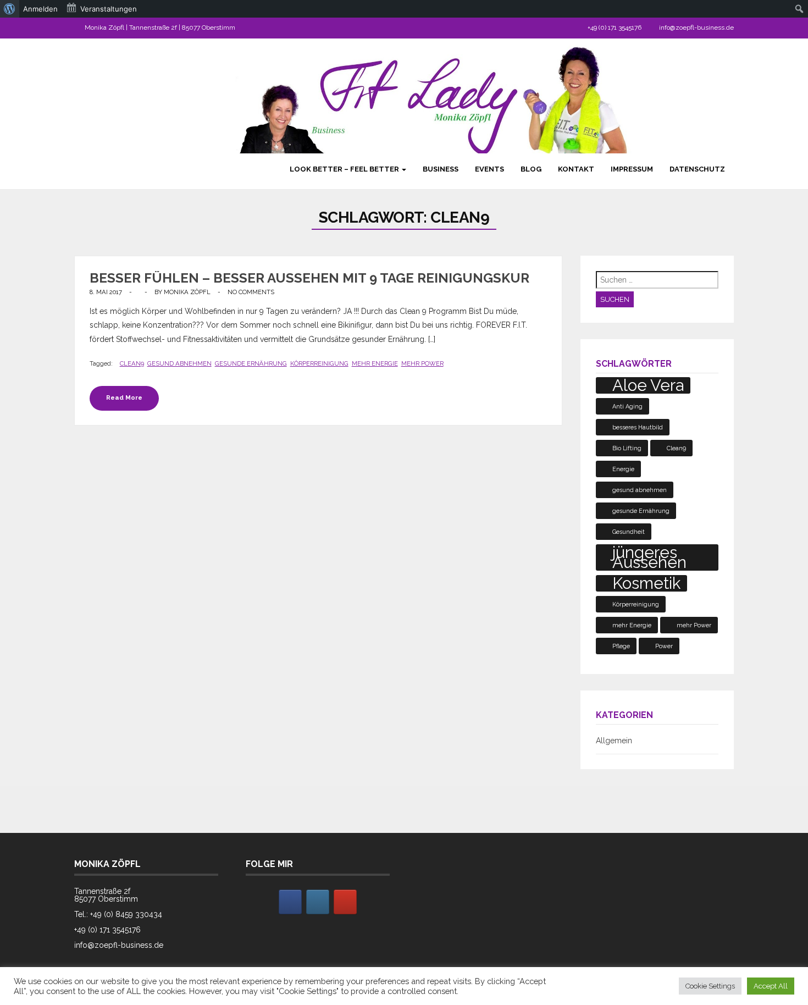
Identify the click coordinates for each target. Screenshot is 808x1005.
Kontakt (576, 169)
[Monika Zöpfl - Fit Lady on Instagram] (317, 902)
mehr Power (422, 363)
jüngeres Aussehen (649, 557)
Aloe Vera (648, 385)
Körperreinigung (319, 363)
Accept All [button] (771, 986)
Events (489, 169)
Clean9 (132, 363)
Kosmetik (646, 583)
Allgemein (614, 740)
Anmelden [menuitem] (40, 8)
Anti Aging (627, 406)
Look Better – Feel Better (345, 169)
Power (664, 646)
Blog (531, 169)
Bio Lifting (626, 448)
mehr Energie (375, 363)
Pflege (621, 646)
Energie (623, 469)
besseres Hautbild (637, 427)
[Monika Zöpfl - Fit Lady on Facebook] (290, 902)
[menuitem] (9, 9)
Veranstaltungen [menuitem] (108, 8)
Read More (124, 397)
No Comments (251, 292)
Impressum (632, 169)
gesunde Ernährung (251, 363)
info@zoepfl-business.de (696, 27)
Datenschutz (697, 169)
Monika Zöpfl (187, 292)
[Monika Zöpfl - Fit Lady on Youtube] (345, 902)
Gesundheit (628, 531)
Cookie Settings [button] (710, 986)
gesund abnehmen (179, 363)
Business (440, 169)
